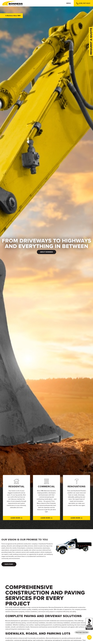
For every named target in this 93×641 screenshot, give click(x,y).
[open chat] (89, 637)
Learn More (16, 518)
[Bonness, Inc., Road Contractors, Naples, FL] (89, 624)
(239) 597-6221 (84, 3)
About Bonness (46, 252)
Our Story (9, 564)
